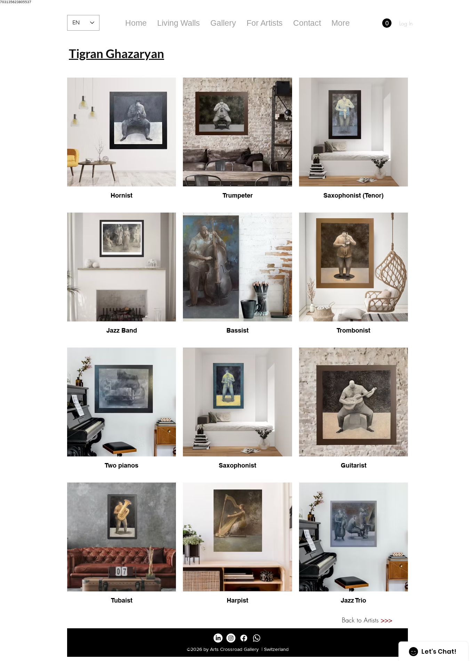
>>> (386, 620)
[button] (223, 23)
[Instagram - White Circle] (230, 638)
